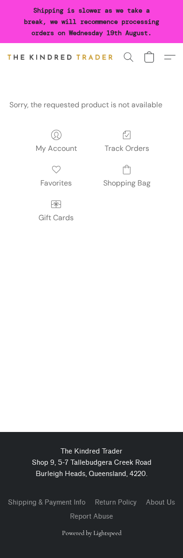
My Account (56, 148)
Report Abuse (91, 517)
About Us (160, 502)
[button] (63, 57)
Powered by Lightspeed (92, 533)
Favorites (56, 183)
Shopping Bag (127, 183)
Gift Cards (56, 218)
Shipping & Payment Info (46, 502)
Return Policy (116, 502)
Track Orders (127, 148)
